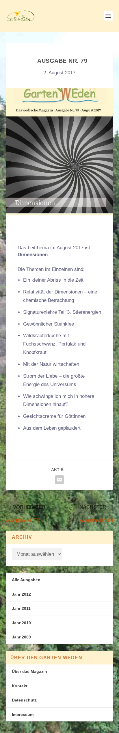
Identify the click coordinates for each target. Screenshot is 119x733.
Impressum (23, 714)
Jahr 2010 (21, 623)
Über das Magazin (29, 671)
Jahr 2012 (21, 594)
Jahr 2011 (21, 608)
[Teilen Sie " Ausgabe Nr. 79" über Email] (59, 479)
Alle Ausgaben (26, 579)
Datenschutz (24, 700)
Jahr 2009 (21, 637)
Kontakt (19, 686)
